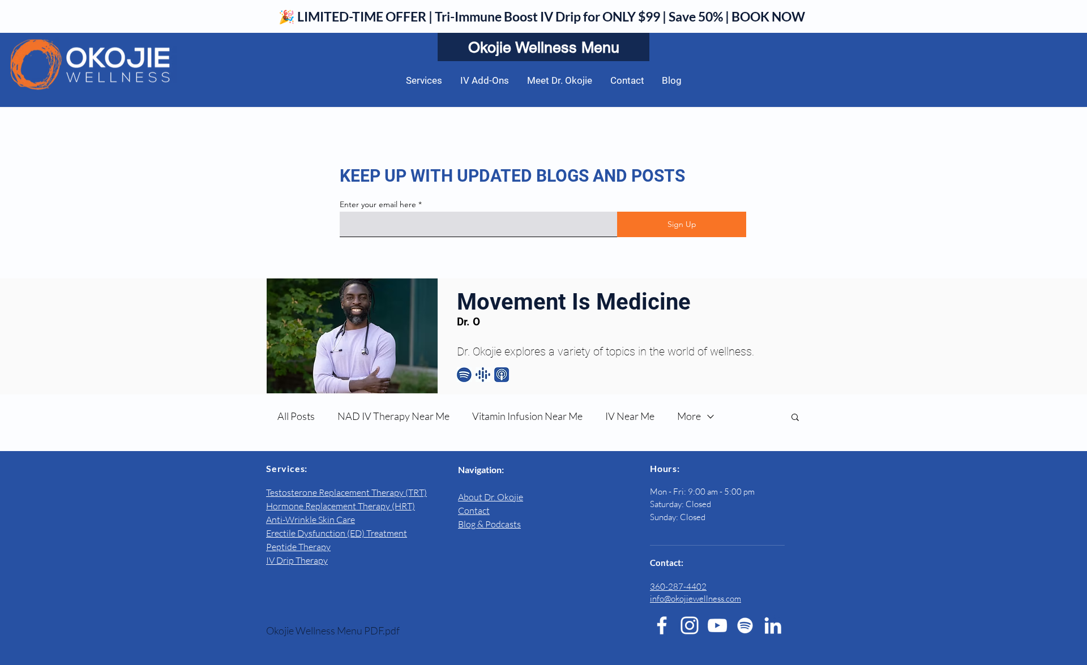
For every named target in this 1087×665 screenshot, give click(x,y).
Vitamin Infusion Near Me (527, 416)
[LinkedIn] (773, 625)
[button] (795, 418)
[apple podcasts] (501, 374)
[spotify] (464, 374)
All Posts (296, 416)
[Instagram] (689, 625)
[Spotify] (745, 625)
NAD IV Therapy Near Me (393, 416)
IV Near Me (629, 416)
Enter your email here (378, 204)
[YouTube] (717, 625)
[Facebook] (662, 625)
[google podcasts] (483, 374)
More (689, 416)
